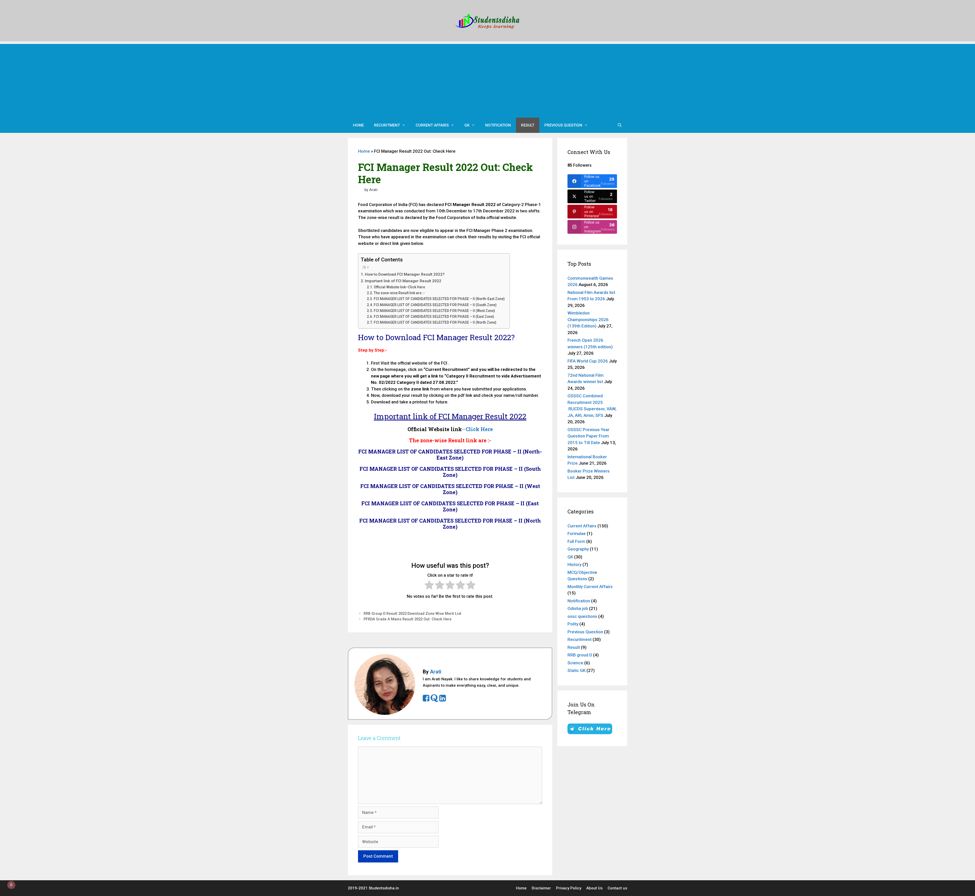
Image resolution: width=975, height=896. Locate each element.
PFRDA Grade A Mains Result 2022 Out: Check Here (407, 619)
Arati (435, 672)
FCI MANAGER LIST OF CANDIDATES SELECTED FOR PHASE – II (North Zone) (435, 322)
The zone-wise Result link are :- (399, 293)
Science (575, 662)
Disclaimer (541, 888)
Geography (578, 549)
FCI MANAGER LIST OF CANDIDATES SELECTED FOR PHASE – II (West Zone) (434, 311)
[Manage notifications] (11, 885)
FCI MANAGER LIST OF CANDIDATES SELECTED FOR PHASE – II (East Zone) (434, 317)
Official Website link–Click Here (399, 287)
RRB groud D (579, 654)
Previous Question (563, 125)
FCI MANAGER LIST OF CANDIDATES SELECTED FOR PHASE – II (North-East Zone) (439, 299)
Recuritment (387, 125)
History (574, 564)
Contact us (617, 888)
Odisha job (577, 608)
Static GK (576, 670)
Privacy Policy (568, 888)
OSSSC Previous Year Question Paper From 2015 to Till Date (588, 436)
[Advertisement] (487, 79)
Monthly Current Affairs (590, 586)
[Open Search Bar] (619, 125)
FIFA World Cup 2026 (587, 361)
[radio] (429, 586)
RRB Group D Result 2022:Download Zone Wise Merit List (412, 613)
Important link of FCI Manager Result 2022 (403, 281)
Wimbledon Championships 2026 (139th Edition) (588, 319)
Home (358, 125)
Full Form (576, 541)
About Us (594, 888)
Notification (498, 125)
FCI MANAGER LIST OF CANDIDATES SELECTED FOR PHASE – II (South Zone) (435, 305)
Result (527, 125)
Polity (572, 623)
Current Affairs (432, 125)
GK (466, 125)
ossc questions (582, 616)
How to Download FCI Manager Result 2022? (405, 274)
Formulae (576, 533)
